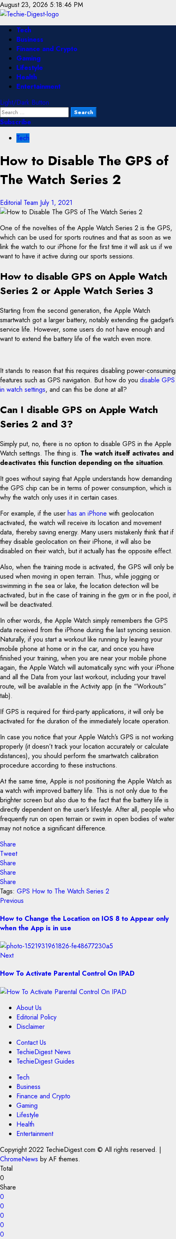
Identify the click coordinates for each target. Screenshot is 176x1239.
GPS (23, 891)
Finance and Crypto (46, 49)
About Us (29, 1007)
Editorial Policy (36, 1017)
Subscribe (15, 122)
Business (29, 39)
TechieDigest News (43, 1052)
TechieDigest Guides (45, 1061)
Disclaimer (30, 1026)
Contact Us (31, 1042)
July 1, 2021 (56, 202)
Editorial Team (20, 202)
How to (42, 891)
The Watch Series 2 (81, 891)
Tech (23, 30)
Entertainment (38, 86)
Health (26, 77)
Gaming (28, 58)
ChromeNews (19, 1159)
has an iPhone (87, 513)
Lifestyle (29, 67)
